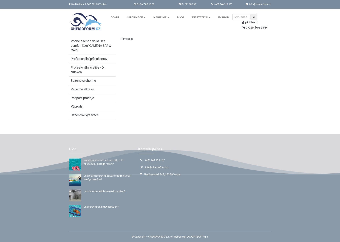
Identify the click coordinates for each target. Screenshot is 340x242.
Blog (180, 17)
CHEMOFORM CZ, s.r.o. (160, 236)
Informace (135, 17)
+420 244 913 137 (223, 4)
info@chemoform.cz (260, 4)
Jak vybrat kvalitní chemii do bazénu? (104, 191)
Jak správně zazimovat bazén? (101, 206)
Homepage (127, 38)
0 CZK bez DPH (256, 27)
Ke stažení (200, 17)
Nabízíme (160, 17)
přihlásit (251, 22)
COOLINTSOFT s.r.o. (197, 236)
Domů (115, 17)
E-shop (223, 17)
